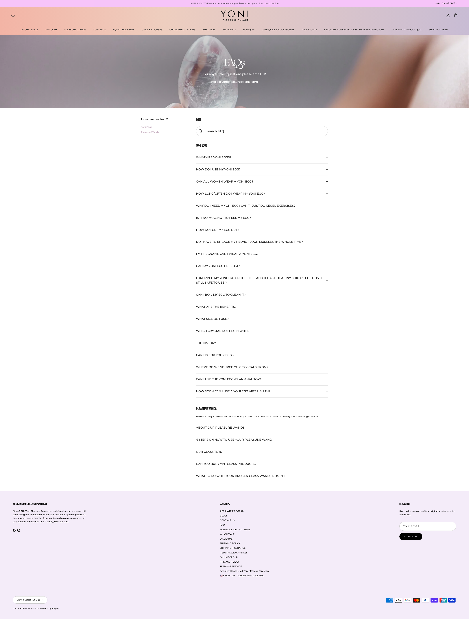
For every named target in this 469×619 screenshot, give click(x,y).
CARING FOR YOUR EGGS (215, 355)
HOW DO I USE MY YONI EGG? (218, 169)
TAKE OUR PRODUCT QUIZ (407, 29)
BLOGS (224, 515)
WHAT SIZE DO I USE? (212, 319)
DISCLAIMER (227, 538)
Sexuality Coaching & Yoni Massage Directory (244, 571)
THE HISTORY (206, 343)
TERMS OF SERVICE (231, 566)
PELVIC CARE (309, 29)
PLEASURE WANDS (75, 29)
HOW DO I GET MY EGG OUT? (217, 230)
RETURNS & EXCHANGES (234, 552)
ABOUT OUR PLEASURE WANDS (220, 427)
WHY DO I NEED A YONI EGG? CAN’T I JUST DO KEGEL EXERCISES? (245, 205)
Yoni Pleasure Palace (29, 608)
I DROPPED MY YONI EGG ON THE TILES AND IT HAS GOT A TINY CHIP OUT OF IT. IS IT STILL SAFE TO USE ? (259, 280)
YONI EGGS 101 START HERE (235, 529)
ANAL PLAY (208, 29)
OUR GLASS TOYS (209, 451)
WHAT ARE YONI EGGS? (213, 157)
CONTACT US (227, 520)
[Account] (447, 15)
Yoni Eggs (146, 126)
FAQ (222, 524)
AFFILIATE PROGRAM (232, 511)
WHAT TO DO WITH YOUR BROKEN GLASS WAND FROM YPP (241, 476)
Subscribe (411, 536)
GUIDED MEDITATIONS (182, 29)
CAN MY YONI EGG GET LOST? (218, 266)
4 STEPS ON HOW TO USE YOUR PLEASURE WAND (234, 439)
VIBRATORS (229, 29)
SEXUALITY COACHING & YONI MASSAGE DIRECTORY (354, 29)
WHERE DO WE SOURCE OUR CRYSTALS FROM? (232, 367)
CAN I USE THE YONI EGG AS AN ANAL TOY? (228, 379)
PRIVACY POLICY (229, 561)
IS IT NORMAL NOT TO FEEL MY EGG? (223, 218)
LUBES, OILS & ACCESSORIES (278, 29)
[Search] (13, 15)
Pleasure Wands (150, 132)
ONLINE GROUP (229, 557)
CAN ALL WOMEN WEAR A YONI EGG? (224, 181)
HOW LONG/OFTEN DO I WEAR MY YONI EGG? (230, 193)
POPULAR (51, 29)
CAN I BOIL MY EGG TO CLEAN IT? (221, 294)
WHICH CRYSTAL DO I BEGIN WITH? (222, 331)
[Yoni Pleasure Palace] (234, 15)
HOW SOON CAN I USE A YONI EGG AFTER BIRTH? (233, 391)
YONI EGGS (99, 29)
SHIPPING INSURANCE (232, 547)
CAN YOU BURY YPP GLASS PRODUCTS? (226, 464)
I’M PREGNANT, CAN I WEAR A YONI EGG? (227, 254)
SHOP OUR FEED (438, 29)
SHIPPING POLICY (230, 543)
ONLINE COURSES (152, 29)
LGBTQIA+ (248, 29)
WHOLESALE (227, 534)
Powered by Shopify (49, 608)
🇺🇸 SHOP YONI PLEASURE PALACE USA (242, 575)
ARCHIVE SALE (29, 29)
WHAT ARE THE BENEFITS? (216, 306)
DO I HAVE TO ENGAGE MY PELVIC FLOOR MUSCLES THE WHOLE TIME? (249, 241)
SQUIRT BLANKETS (123, 29)
